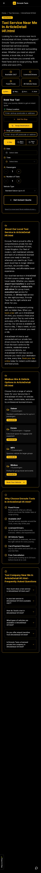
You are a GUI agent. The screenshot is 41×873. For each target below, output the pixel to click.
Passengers (11, 167)
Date (8, 149)
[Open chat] (36, 868)
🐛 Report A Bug (2, 862)
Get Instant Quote (22, 200)
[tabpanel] (20, 154)
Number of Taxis (13, 177)
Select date (13, 153)
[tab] (6, 91)
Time (8, 157)
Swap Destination (22, 126)
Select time (13, 161)
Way (10, 142)
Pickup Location (12, 109)
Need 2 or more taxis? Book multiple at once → (20, 209)
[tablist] (20, 91)
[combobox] (20, 191)
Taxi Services (14, 13)
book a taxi (9, 313)
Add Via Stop (22, 119)
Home (4, 13)
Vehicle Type (9, 186)
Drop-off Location (13, 131)
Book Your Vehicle (14, 482)
